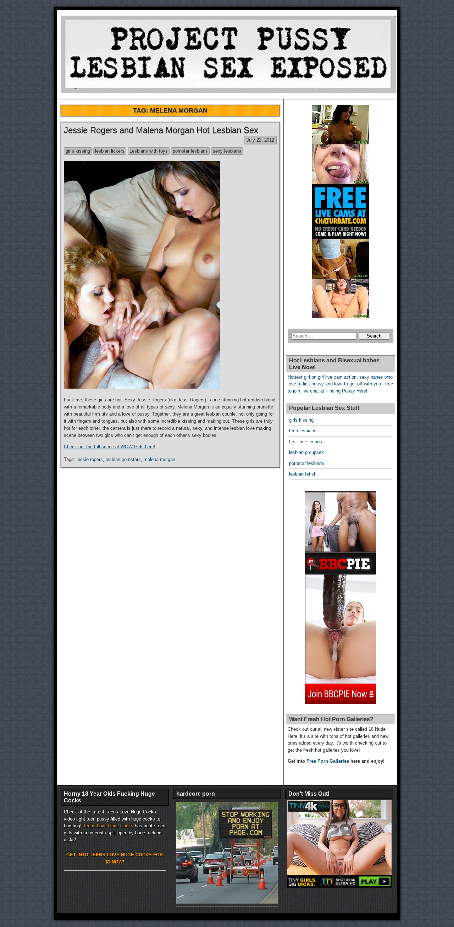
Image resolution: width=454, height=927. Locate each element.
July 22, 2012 (260, 140)
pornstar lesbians (190, 151)
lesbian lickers (109, 151)
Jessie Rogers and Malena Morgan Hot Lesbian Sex (161, 130)
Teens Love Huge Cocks (108, 825)
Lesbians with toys (148, 151)
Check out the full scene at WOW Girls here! (109, 446)
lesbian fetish (302, 474)
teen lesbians (302, 430)
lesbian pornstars (123, 459)
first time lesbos (305, 441)
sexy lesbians (227, 151)
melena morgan (159, 459)
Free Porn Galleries (327, 761)
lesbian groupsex (306, 452)
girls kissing (78, 151)
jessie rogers (90, 459)
